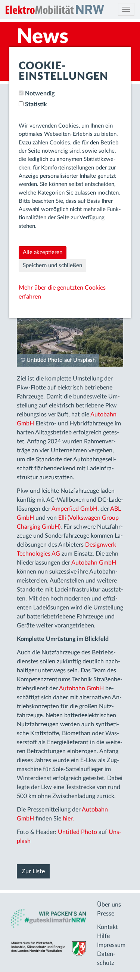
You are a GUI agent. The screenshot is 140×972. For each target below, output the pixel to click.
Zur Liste (33, 871)
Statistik (36, 104)
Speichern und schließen (52, 265)
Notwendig (40, 94)
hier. (68, 819)
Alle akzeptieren (42, 252)
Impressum (111, 945)
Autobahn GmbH (93, 563)
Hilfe (103, 936)
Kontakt (107, 927)
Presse (105, 914)
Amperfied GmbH (74, 509)
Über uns (109, 905)
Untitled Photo (77, 832)
